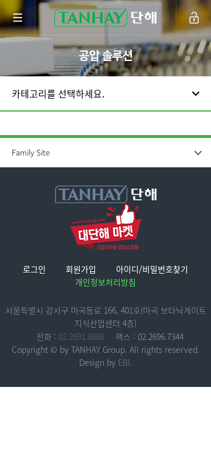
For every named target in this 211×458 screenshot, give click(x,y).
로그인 (34, 269)
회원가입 (81, 269)
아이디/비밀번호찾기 (152, 269)
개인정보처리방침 (105, 282)
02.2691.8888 (81, 336)
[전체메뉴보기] (17, 17)
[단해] (105, 17)
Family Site (31, 152)
